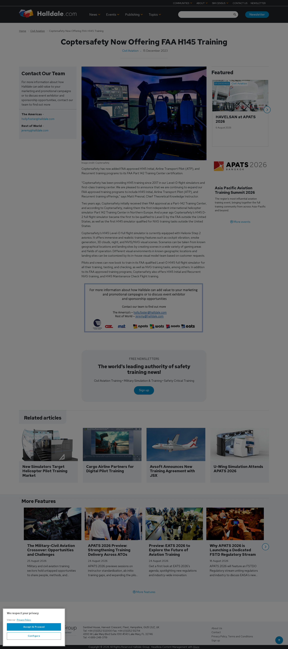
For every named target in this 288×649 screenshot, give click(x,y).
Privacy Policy (24, 619)
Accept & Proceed (34, 626)
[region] (34, 627)
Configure (34, 635)
